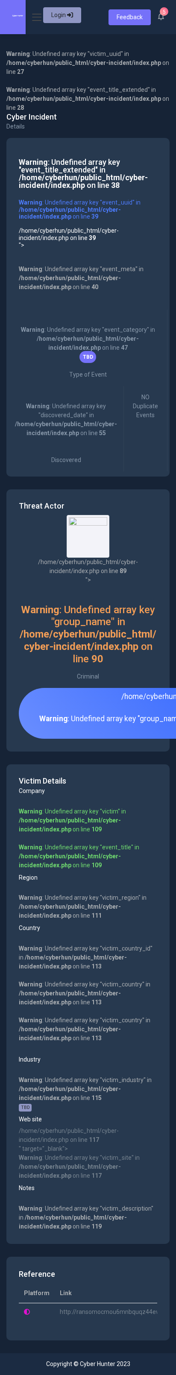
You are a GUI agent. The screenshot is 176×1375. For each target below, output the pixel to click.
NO (145, 406)
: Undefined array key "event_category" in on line (88, 352)
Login (59, 15)
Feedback (130, 17)
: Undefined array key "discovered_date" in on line (66, 433)
